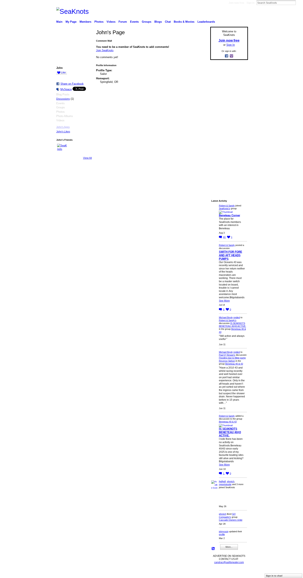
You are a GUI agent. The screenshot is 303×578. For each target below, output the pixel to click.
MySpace (66, 89)
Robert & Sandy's (227, 320)
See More (224, 300)
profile (222, 534)
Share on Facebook (72, 83)
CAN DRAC (85, 573)
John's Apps (63, 127)
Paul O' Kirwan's (227, 355)
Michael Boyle (226, 317)
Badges (201, 573)
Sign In (250, 2)
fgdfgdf (222, 481)
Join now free (236, 2)
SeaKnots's (224, 208)
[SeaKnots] (62, 149)
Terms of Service (238, 573)
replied (236, 317)
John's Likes (63, 131)
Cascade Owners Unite (230, 520)
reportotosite (225, 484)
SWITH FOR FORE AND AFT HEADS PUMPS (230, 255)
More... (229, 547)
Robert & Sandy (227, 205)
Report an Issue (217, 573)
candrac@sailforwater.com (229, 562)
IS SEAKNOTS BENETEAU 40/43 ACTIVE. (230, 432)
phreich (230, 481)
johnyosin (223, 531)
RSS (213, 549)
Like (63, 72)
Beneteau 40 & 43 (234, 364)
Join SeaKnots (105, 50)
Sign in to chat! (274, 575)
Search (299, 3)
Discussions (63, 98)
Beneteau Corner (229, 215)
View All (87, 158)
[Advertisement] (227, 125)
